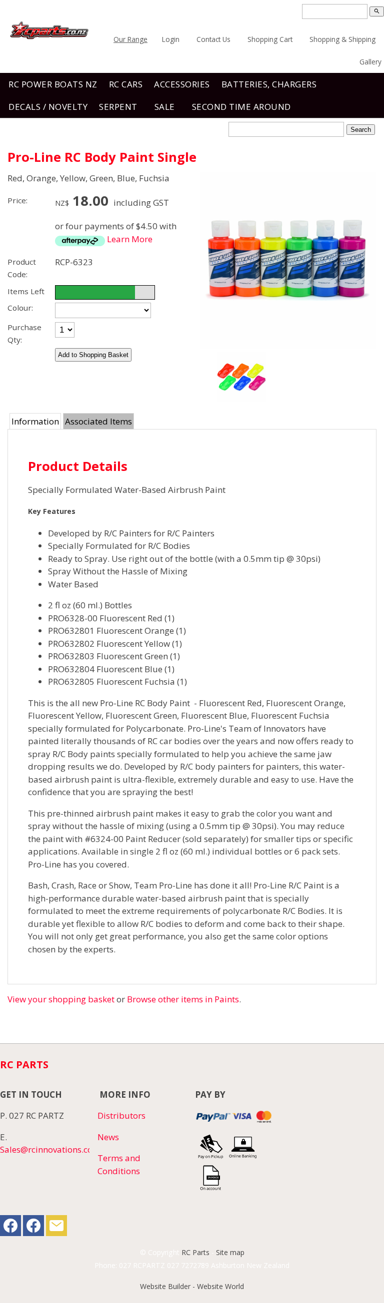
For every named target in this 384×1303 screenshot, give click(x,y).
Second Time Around (241, 106)
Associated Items (98, 421)
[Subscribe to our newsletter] (56, 1228)
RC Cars (126, 84)
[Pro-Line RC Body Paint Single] (288, 345)
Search (360, 129)
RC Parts (196, 1252)
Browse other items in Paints (183, 999)
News (108, 1137)
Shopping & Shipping (343, 39)
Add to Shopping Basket (93, 355)
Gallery (371, 61)
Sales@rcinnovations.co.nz (52, 1149)
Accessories (182, 84)
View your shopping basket (61, 999)
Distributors (122, 1115)
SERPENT (118, 106)
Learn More (129, 239)
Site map (230, 1252)
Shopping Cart (270, 39)
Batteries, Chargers (269, 84)
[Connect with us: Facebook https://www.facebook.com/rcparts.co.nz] (10, 1228)
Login (171, 39)
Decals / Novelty (48, 106)
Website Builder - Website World (192, 1286)
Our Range (131, 39)
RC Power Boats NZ (53, 84)
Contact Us (213, 39)
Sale (164, 106)
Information (35, 421)
